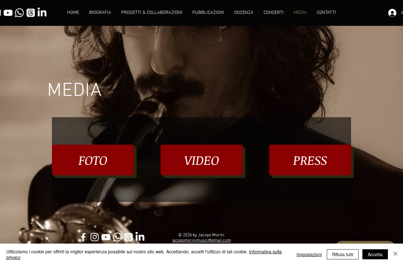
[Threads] (30, 12)
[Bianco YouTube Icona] (8, 12)
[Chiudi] (395, 254)
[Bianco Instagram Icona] (94, 237)
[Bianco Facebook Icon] (83, 237)
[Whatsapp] (19, 12)
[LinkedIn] (42, 12)
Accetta (375, 254)
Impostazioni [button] (309, 254)
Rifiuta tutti (342, 254)
